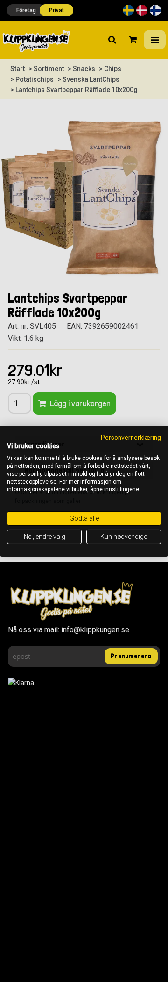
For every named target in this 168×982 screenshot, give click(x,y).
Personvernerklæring (131, 437)
